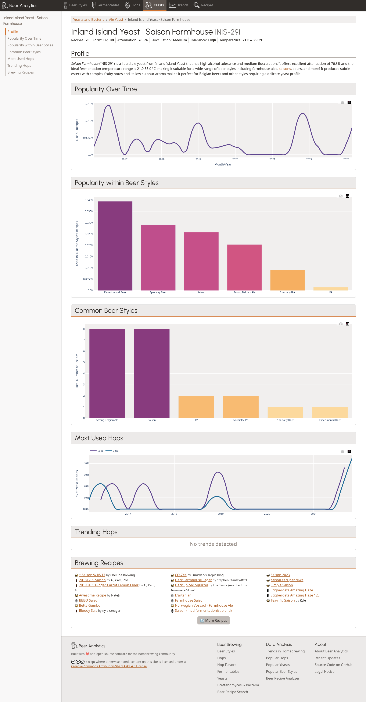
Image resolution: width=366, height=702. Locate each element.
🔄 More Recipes (213, 620)
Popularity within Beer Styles (30, 45)
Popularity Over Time (24, 38)
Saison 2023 (280, 575)
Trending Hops (19, 65)
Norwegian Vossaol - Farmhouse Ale (204, 605)
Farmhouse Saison (190, 600)
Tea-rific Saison (283, 600)
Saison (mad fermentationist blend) (203, 610)
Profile (12, 31)
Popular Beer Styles (281, 671)
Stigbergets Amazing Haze (292, 590)
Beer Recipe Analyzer (282, 678)
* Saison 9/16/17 (92, 575)
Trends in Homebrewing (285, 651)
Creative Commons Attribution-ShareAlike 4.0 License (109, 666)
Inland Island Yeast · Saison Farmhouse (25, 20)
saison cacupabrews (287, 580)
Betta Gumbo (89, 605)
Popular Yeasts (278, 664)
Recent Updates (327, 658)
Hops (221, 658)
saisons (285, 68)
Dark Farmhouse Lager (193, 580)
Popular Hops (277, 658)
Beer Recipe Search (232, 691)
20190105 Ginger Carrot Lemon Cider (109, 585)
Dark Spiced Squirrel (191, 585)
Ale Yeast (116, 19)
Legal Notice (324, 671)
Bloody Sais (88, 610)
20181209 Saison (92, 580)
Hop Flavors (226, 664)
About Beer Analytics (331, 651)
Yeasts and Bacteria (88, 19)
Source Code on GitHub (333, 664)
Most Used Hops (20, 58)
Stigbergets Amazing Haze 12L (295, 595)
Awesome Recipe (92, 595)
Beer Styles (226, 651)
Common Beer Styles (24, 52)
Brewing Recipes (20, 72)
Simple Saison (282, 585)
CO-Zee (181, 575)
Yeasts (222, 678)
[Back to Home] (74, 646)
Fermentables (228, 671)
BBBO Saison (89, 600)
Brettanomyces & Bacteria (238, 685)
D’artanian (183, 595)
